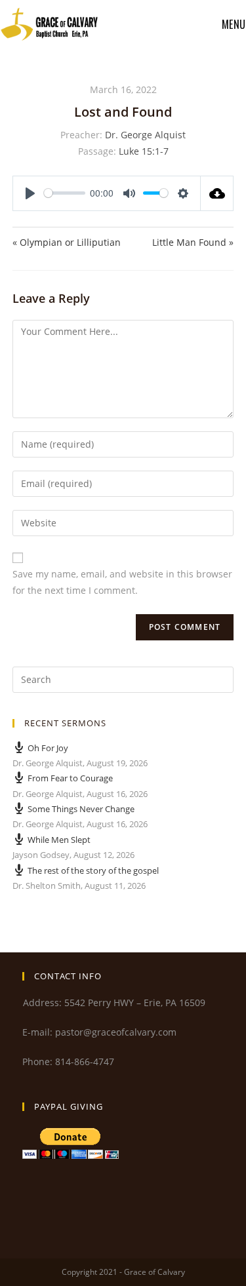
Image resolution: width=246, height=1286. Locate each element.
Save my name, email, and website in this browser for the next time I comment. (122, 582)
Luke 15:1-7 (144, 151)
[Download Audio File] (217, 193)
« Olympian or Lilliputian (66, 242)
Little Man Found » (193, 242)
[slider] (64, 193)
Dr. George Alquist (145, 134)
